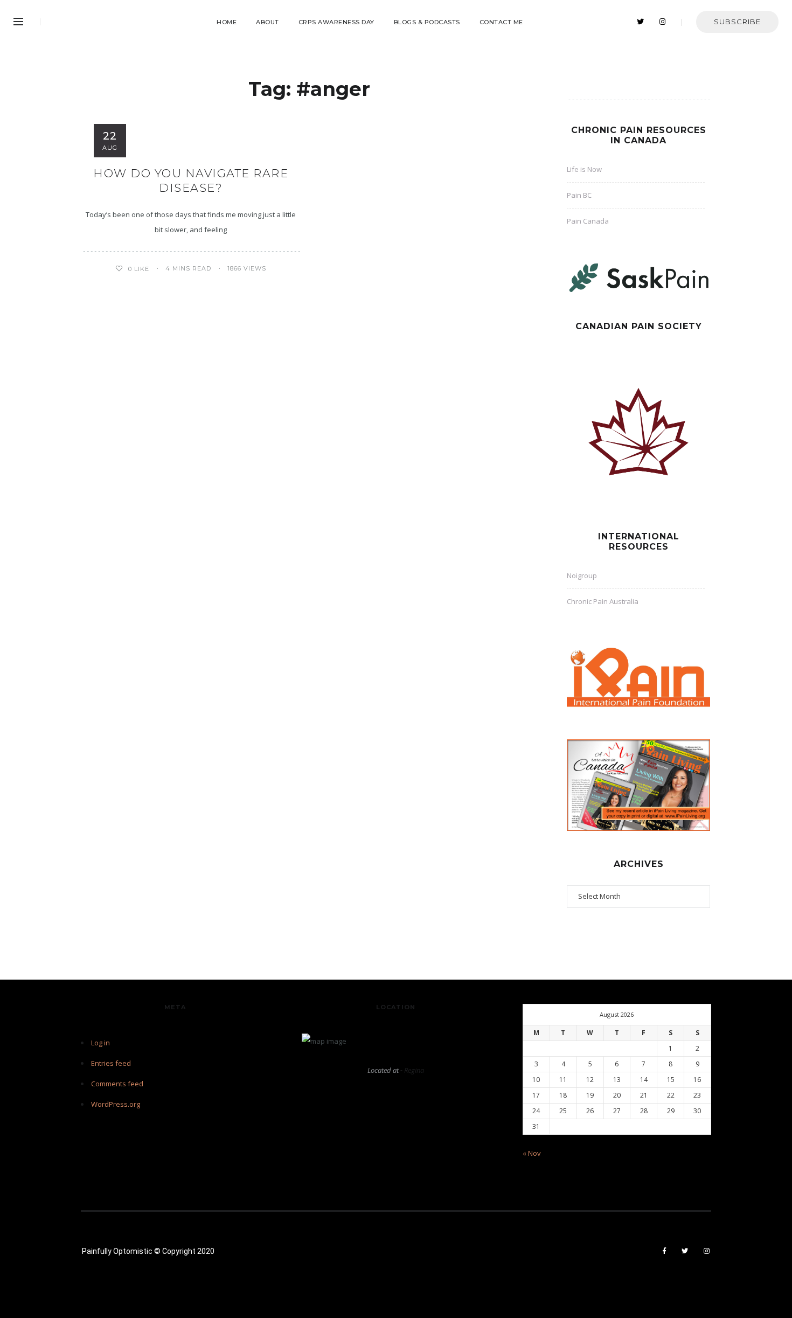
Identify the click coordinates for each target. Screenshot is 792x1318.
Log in (100, 1043)
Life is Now (584, 169)
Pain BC (579, 195)
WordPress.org (115, 1104)
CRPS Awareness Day (336, 22)
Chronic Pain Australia (602, 601)
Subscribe (737, 21)
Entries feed (111, 1063)
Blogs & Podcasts (427, 22)
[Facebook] (664, 1251)
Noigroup (582, 575)
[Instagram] (662, 22)
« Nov (532, 1153)
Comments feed (117, 1083)
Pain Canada (588, 221)
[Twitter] (640, 22)
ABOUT (267, 22)
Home (227, 22)
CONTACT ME (501, 22)
